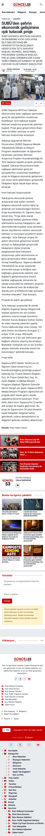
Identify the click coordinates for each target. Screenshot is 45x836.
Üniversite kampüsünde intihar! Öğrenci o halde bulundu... (11, 560)
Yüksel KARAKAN (23, 480)
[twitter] (20, 745)
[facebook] (11, 745)
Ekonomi (16, 766)
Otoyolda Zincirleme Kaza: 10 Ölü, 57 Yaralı (10, 513)
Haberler (6, 19)
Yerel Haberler (19, 769)
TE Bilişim (29, 737)
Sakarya (16, 19)
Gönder (7, 601)
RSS (7, 730)
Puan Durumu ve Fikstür (14, 697)
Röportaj (12, 793)
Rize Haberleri (8, 12)
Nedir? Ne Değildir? (11, 714)
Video (11, 781)
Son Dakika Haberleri (13, 702)
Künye (16, 719)
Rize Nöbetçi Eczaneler (14, 686)
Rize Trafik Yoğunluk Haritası (16, 694)
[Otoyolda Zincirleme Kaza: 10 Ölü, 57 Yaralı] (11, 504)
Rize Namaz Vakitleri (13, 691)
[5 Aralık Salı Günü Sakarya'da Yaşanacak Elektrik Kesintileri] (33, 504)
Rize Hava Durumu (12, 689)
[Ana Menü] (3, 4)
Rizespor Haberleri (21, 760)
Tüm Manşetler (11, 699)
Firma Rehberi (15, 787)
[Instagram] (25, 679)
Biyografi (12, 796)
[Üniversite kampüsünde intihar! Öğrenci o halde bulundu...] (11, 550)
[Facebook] (16, 679)
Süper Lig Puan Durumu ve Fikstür (28, 823)
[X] (20, 679)
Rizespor (33, 12)
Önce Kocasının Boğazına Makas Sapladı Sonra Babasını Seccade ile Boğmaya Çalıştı (11, 536)
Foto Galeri (13, 778)
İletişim (7, 719)
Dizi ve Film (18, 775)
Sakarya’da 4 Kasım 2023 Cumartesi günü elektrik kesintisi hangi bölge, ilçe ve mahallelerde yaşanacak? (33, 537)
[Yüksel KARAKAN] (8, 481)
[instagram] (29, 745)
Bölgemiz (22, 12)
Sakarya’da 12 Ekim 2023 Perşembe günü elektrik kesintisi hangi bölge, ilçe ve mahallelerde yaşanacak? (33, 562)
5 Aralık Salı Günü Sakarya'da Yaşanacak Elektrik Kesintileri (32, 514)
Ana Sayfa (12, 750)
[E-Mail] (18, 485)
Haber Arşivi (10, 705)
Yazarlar (12, 784)
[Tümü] (42, 640)
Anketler (12, 799)
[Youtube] (29, 679)
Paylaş (7, 103)
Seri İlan (12, 790)
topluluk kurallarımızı (25, 609)
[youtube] (38, 745)
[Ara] (41, 4)
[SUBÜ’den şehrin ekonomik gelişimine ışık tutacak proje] (22, 87)
